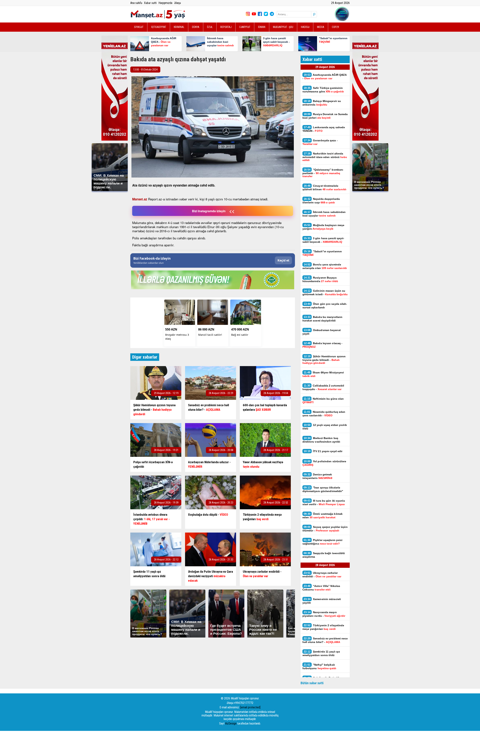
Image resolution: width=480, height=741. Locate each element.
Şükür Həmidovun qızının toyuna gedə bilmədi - (324, 359)
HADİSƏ (305, 26)
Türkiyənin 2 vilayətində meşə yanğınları (323, 627)
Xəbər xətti (150, 3)
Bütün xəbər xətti (312, 683)
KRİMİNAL (179, 26)
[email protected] (250, 707)
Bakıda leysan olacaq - (322, 345)
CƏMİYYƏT (244, 26)
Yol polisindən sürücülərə (324, 463)
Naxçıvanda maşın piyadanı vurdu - (323, 614)
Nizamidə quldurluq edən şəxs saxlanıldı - (323, 413)
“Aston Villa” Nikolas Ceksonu (321, 587)
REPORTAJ (226, 26)
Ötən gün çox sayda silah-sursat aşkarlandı (324, 305)
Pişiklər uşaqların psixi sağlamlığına (322, 541)
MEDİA (320, 26)
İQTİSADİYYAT (158, 26)
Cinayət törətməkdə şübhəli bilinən (324, 187)
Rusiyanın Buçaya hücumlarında (320, 279)
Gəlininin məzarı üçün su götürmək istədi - (325, 292)
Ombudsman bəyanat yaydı (321, 331)
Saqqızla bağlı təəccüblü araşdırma (323, 554)
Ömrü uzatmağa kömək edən (322, 515)
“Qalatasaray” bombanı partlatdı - (322, 173)
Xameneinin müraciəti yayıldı (321, 600)
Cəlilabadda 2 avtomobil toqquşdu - (323, 387)
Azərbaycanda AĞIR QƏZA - (324, 76)
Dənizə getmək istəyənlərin (317, 476)
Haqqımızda (165, 3)
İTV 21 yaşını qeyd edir (323, 451)
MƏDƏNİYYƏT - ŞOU (283, 26)
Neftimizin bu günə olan (323, 400)
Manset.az (139, 199)
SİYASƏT (138, 26)
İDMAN (261, 26)
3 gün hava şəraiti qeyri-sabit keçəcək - (323, 240)
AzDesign (230, 723)
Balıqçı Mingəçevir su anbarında (321, 102)
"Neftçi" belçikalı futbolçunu (319, 666)
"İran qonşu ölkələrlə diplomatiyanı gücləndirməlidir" (322, 489)
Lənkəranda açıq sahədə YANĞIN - (323, 129)
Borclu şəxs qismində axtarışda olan (324, 266)
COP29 (335, 26)
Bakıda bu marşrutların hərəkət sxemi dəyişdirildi (322, 318)
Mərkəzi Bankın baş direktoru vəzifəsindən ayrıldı (321, 439)
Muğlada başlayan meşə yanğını (323, 226)
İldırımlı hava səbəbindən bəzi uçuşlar (324, 213)
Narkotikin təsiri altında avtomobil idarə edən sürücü (324, 157)
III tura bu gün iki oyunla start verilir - (323, 502)
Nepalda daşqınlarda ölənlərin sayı (321, 200)
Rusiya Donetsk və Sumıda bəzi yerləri (325, 115)
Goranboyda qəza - (320, 142)
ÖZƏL (210, 26)
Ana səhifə (136, 3)
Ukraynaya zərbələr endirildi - (322, 574)
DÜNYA (195, 26)
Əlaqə (177, 3)
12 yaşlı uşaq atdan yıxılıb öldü (324, 426)
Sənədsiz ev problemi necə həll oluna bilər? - (325, 640)
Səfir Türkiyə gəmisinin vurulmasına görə (323, 89)
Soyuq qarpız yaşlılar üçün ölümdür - (325, 528)
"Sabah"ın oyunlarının (322, 253)
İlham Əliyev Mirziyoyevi (323, 374)
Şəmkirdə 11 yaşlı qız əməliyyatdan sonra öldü (321, 653)
